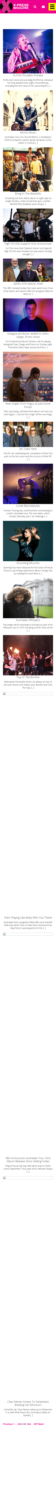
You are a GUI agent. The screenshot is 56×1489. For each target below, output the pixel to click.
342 (19, 1423)
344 (29, 1423)
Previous (8, 1423)
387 (36, 1423)
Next (41, 1423)
